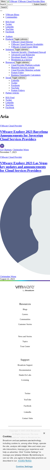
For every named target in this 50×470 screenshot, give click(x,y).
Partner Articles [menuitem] (12, 93)
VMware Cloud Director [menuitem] (22, 42)
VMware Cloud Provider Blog (31, 1)
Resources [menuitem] (10, 62)
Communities (11, 17)
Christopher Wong (21, 150)
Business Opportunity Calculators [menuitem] (26, 75)
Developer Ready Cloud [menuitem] (21, 57)
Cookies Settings (24, 466)
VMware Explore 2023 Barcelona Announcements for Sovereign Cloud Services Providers (24, 135)
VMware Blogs (12, 14)
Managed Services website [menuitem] (22, 67)
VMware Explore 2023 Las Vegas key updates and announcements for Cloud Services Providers (23, 166)
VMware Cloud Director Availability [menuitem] (27, 44)
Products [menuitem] (9, 39)
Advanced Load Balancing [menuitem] (23, 55)
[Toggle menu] (1, 10)
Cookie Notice (25, 461)
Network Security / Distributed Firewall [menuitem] (28, 52)
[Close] (44, 433)
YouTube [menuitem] (15, 88)
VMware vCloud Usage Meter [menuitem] (24, 47)
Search (3, 4)
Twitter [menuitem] (14, 83)
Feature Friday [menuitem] (17, 72)
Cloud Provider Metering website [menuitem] (25, 70)
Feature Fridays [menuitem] (18, 90)
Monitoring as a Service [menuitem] (21, 59)
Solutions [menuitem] (10, 49)
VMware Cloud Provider (11, 126)
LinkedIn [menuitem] (15, 80)
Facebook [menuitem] (15, 85)
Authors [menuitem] (9, 36)
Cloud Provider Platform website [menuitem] (25, 65)
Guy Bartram (6, 150)
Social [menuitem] (8, 77)
